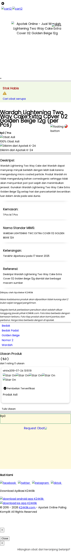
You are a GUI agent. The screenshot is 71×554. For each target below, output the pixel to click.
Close (4, 538)
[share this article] (56, 25)
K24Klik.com (27, 507)
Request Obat (34, 428)
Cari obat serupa (14, 99)
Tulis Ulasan (9, 409)
